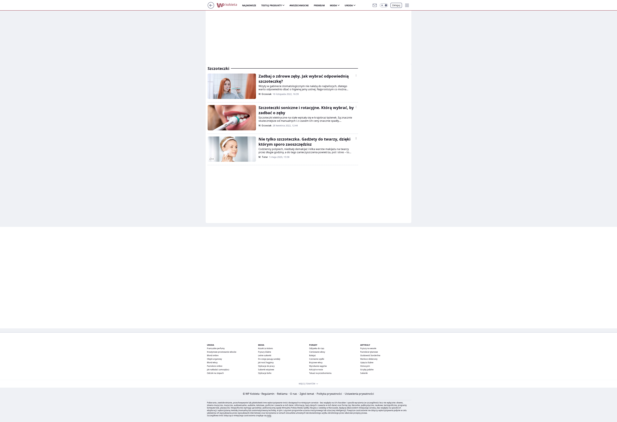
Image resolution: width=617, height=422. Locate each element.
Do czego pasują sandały (269, 359)
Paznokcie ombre (214, 366)
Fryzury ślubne (264, 352)
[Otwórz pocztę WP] (374, 5)
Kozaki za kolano (265, 348)
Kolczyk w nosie (316, 369)
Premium (319, 5)
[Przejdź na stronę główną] (211, 7)
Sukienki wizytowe (266, 369)
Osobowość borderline (370, 355)
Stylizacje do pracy (266, 366)
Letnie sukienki (264, 355)
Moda (333, 5)
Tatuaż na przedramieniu (320, 373)
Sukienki (364, 373)
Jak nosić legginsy (266, 362)
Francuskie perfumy (216, 348)
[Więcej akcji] (356, 75)
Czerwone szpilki (316, 359)
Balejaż (312, 355)
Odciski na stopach (215, 373)
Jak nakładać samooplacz (218, 369)
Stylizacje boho (264, 373)
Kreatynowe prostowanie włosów (221, 352)
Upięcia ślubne (366, 362)
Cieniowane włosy (317, 352)
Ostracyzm (365, 366)
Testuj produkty (271, 5)
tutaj (269, 415)
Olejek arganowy (214, 359)
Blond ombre (213, 355)
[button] (384, 5)
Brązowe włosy (315, 362)
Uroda (349, 5)
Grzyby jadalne (367, 369)
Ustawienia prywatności (359, 394)
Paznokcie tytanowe (369, 352)
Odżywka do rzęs (316, 348)
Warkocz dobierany (368, 359)
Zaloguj (396, 5)
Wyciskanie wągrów (318, 366)
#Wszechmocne (299, 5)
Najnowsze (249, 5)
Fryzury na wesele (368, 348)
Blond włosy (212, 362)
